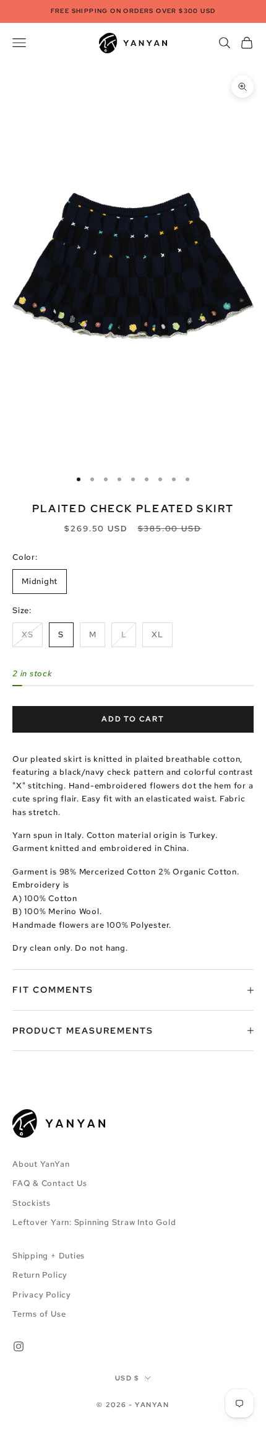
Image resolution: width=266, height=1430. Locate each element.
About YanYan (40, 1164)
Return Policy (39, 1275)
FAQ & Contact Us (49, 1183)
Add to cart (133, 719)
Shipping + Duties (48, 1255)
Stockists (31, 1203)
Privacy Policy (41, 1294)
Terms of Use (39, 1314)
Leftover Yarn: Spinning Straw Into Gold (94, 1222)
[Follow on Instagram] (18, 1346)
